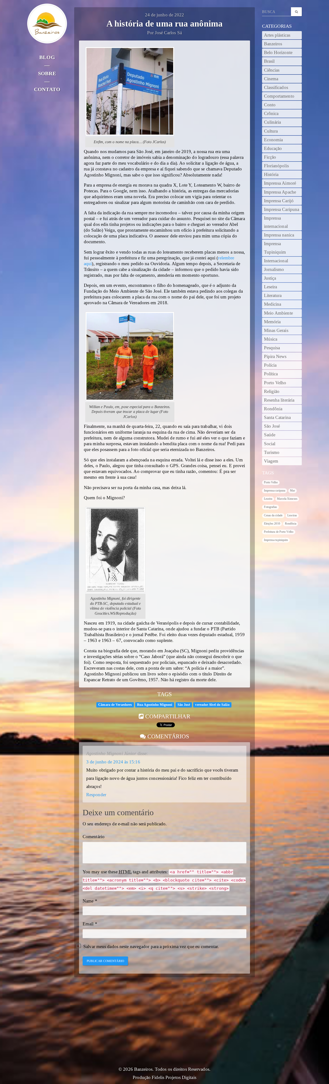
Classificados (276, 87)
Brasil (269, 61)
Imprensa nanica (279, 235)
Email (88, 924)
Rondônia (273, 408)
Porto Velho (275, 382)
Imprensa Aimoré (280, 183)
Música (270, 339)
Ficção (270, 157)
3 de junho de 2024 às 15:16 (113, 762)
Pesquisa (272, 347)
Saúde (270, 434)
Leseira (270, 286)
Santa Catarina (277, 417)
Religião (272, 391)
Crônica (271, 113)
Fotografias (270, 507)
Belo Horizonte (278, 52)
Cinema (271, 78)
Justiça (270, 278)
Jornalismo (274, 269)
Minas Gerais (276, 330)
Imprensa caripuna (274, 490)
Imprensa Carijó (279, 200)
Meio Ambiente (278, 313)
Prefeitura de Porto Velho (279, 531)
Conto (270, 104)
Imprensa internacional (276, 222)
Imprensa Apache (280, 192)
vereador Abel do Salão (212, 705)
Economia (273, 139)
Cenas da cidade (273, 515)
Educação (273, 148)
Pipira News (275, 356)
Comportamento (279, 96)
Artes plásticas (277, 35)
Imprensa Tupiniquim (275, 247)
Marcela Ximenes (287, 498)
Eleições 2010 (272, 523)
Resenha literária (279, 400)
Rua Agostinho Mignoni (154, 705)
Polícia (270, 365)
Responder (96, 794)
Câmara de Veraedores (115, 705)
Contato (47, 89)
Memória (272, 321)
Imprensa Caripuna (281, 209)
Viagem (271, 461)
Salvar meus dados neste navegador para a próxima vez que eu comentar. (151, 946)
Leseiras (292, 515)
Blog (47, 57)
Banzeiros (273, 43)
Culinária (272, 122)
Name (88, 901)
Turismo (272, 452)
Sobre (47, 73)
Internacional (276, 260)
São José (184, 705)
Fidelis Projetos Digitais (174, 1077)
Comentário (94, 836)
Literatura (273, 295)
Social (270, 443)
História (271, 174)
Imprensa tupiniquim (276, 540)
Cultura (271, 131)
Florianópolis (276, 165)
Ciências (272, 70)
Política (271, 373)
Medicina (272, 304)
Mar (292, 490)
